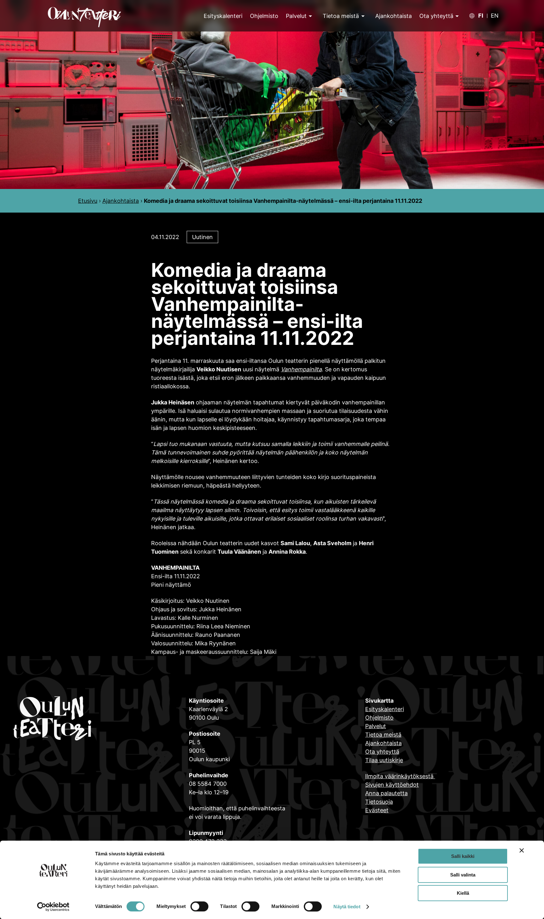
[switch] (199, 906)
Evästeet (376, 810)
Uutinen (202, 237)
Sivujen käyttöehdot (392, 784)
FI (480, 16)
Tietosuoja (379, 801)
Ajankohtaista (120, 200)
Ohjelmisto (379, 717)
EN (495, 16)
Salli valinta (462, 874)
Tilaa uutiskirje (384, 760)
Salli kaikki (462, 856)
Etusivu (87, 200)
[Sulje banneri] (521, 850)
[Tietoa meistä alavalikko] (362, 16)
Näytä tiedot (346, 906)
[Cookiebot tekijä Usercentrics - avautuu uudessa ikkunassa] (53, 906)
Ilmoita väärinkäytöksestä (400, 776)
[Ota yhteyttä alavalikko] (456, 16)
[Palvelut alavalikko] (310, 16)
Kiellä (463, 893)
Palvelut (296, 16)
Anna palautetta (386, 793)
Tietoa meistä (341, 16)
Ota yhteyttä (436, 16)
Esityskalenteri (384, 709)
